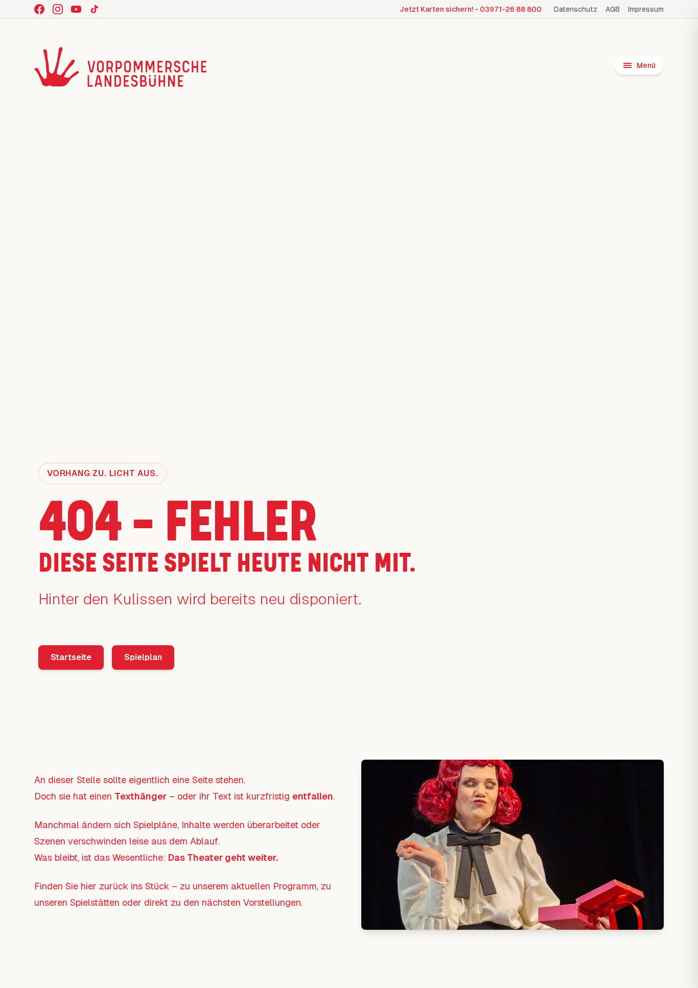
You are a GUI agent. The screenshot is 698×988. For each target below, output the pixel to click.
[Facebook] (39, 9)
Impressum (646, 9)
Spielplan (143, 657)
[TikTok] (94, 9)
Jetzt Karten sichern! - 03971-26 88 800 (471, 9)
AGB (613, 9)
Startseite (71, 657)
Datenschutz (575, 9)
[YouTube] (76, 9)
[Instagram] (58, 9)
